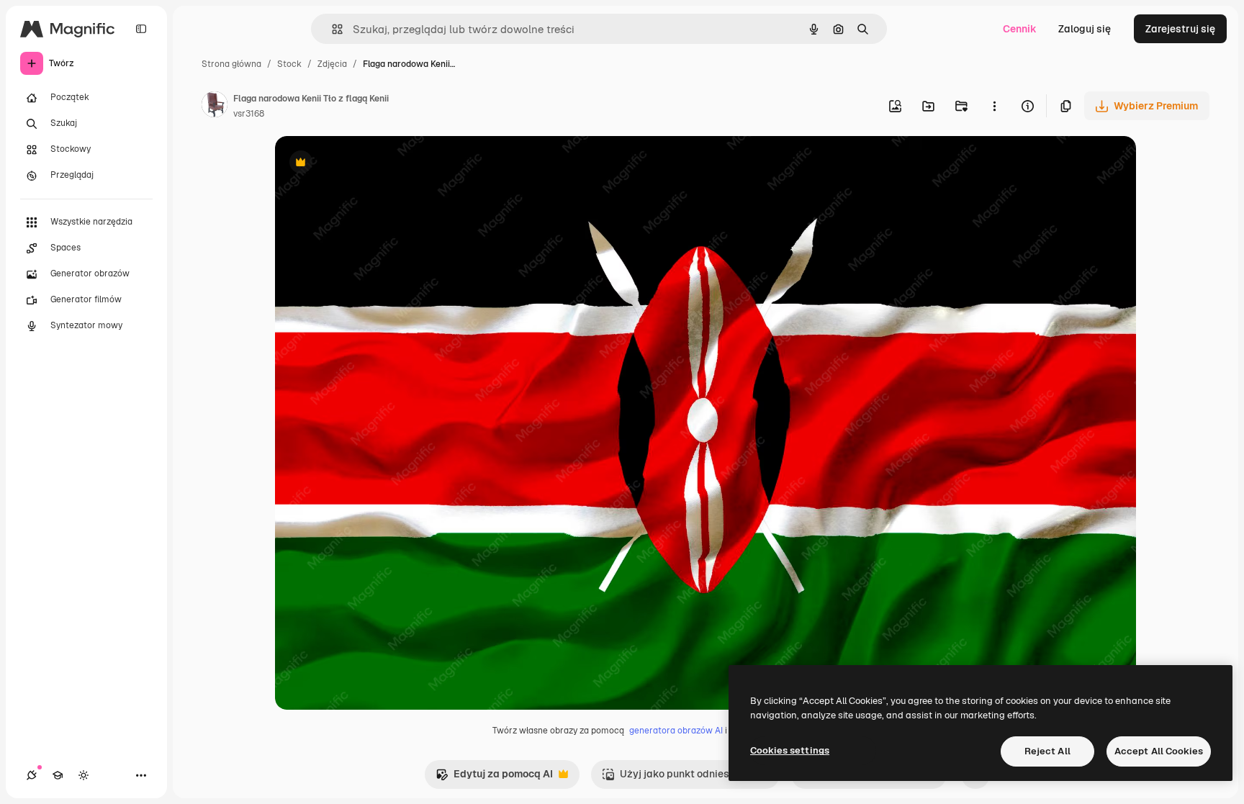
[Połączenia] (31, 775)
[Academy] (57, 775)
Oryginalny (374, 164)
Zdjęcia (332, 64)
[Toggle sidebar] (141, 28)
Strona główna (231, 64)
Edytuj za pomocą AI (494, 777)
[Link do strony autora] (214, 106)
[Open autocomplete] (331, 29)
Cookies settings (789, 750)
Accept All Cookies (1158, 751)
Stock (289, 64)
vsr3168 (248, 113)
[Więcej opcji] (994, 105)
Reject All (1047, 751)
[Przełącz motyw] (83, 775)
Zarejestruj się (1180, 28)
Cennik (1020, 28)
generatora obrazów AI (676, 730)
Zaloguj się (1084, 28)
